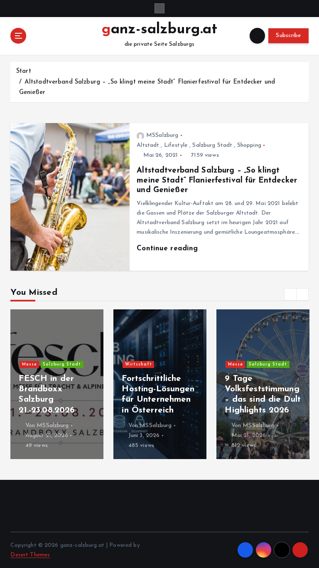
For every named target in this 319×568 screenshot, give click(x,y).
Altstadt (148, 145)
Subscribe (288, 35)
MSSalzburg (162, 135)
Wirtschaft (138, 364)
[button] (290, 294)
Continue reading (168, 248)
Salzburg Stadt (212, 145)
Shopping (249, 145)
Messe (29, 364)
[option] (56, 384)
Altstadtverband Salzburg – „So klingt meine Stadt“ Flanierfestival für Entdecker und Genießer (217, 180)
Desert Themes (30, 555)
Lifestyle (176, 145)
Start (23, 71)
